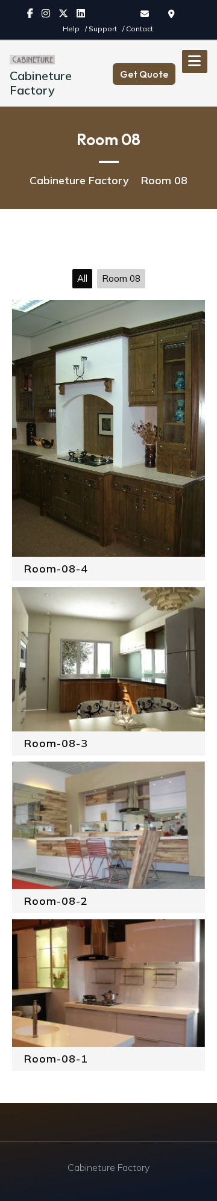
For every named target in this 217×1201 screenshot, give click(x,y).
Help (72, 28)
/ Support (102, 28)
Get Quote (144, 74)
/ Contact (137, 28)
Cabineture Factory (41, 83)
